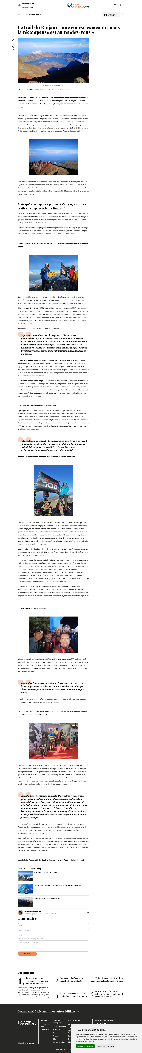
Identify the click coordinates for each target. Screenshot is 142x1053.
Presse (55, 1036)
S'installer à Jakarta (33, 14)
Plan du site (59, 1050)
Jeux (69, 1039)
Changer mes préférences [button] (105, 1046)
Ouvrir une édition (59, 1027)
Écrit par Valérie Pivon (26, 89)
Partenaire (56, 1030)
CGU (54, 1039)
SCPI (70, 1027)
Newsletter (45, 1030)
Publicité (56, 1033)
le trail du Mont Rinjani (67, 122)
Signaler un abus (59, 1042)
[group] (118, 14)
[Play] (118, 14)
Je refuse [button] (90, 1046)
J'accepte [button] (80, 1046)
